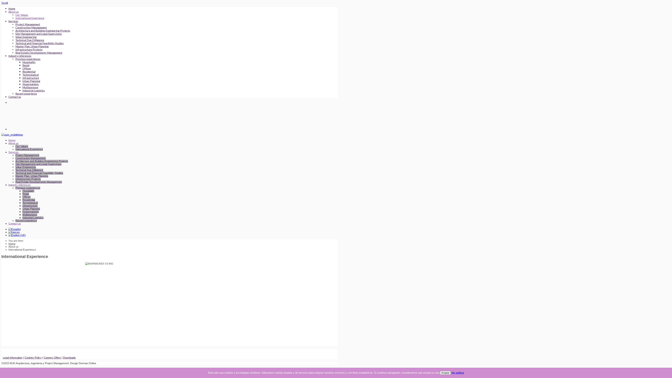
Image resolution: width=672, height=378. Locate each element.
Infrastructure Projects (29, 49)
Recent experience (26, 93)
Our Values (21, 14)
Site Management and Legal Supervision (38, 33)
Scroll (4, 2)
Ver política (457, 372)
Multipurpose (30, 87)
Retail (25, 65)
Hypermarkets (30, 84)
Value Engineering (26, 36)
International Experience (29, 18)
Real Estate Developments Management (38, 52)
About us (13, 11)
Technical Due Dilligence (29, 40)
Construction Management (31, 27)
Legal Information (12, 357)
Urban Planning (31, 81)
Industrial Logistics (33, 90)
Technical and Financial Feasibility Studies (39, 43)
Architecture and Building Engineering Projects (42, 30)
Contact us (14, 96)
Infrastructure (30, 77)
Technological (30, 74)
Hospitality (29, 62)
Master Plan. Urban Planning (32, 46)
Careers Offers (52, 357)
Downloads (69, 357)
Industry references (19, 55)
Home (11, 8)
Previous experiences (27, 59)
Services (13, 21)
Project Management (27, 24)
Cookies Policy (33, 357)
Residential (29, 71)
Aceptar (445, 373)
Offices (26, 68)
